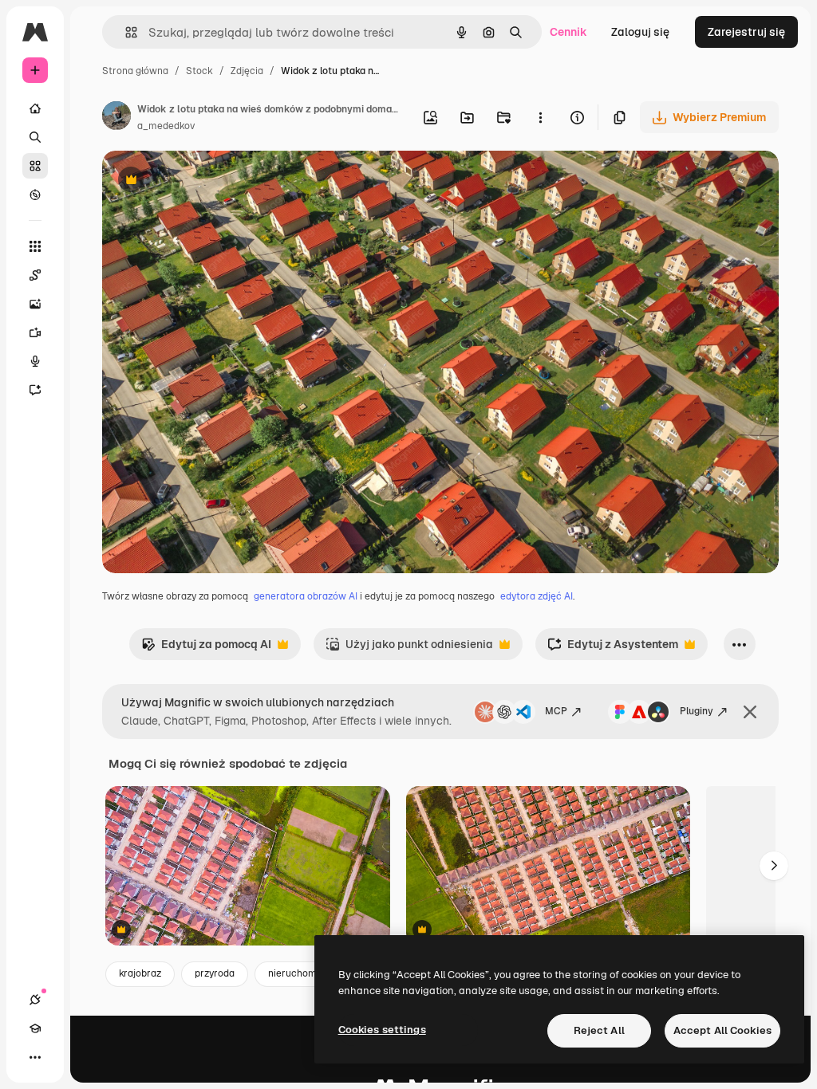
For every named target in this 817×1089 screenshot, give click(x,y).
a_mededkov (166, 126)
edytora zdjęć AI (536, 596)
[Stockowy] (35, 166)
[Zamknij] (750, 711)
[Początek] (35, 108)
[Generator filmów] (35, 332)
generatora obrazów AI (305, 596)
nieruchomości (301, 973)
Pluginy (696, 711)
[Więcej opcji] (540, 117)
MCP (556, 711)
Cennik (568, 32)
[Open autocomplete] (125, 32)
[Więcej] (35, 1057)
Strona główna (135, 71)
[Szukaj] (35, 137)
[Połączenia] (35, 999)
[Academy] (35, 1028)
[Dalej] (774, 866)
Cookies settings (382, 1029)
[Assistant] (35, 390)
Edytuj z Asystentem (612, 648)
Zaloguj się (640, 32)
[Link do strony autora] (116, 118)
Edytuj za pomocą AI (206, 648)
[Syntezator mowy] (35, 361)
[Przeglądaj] (35, 194)
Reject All (599, 1030)
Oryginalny (212, 181)
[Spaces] (35, 275)
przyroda (215, 973)
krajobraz (140, 973)
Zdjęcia (247, 71)
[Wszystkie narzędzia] (35, 246)
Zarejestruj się (746, 32)
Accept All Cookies (722, 1030)
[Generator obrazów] (35, 303)
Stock (199, 71)
